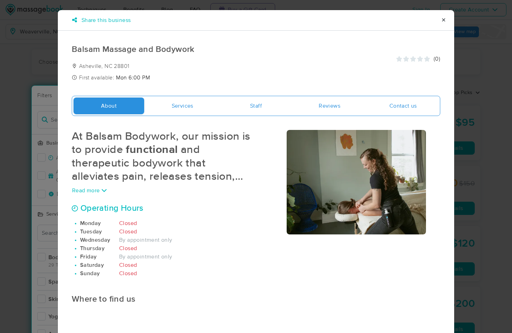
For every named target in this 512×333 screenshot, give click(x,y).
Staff (256, 106)
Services (182, 106)
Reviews (329, 106)
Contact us (403, 106)
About (109, 106)
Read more (86, 190)
